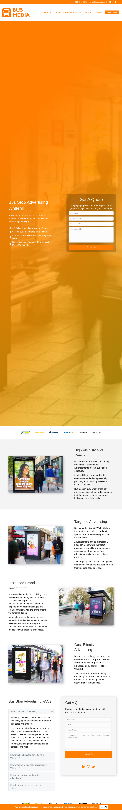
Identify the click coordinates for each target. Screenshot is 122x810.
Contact (98, 12)
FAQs (87, 12)
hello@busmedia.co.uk (98, 2)
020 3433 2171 (81, 2)
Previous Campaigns (72, 12)
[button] (91, 247)
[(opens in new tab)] (25, 432)
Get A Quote (112, 12)
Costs (57, 12)
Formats (45, 12)
